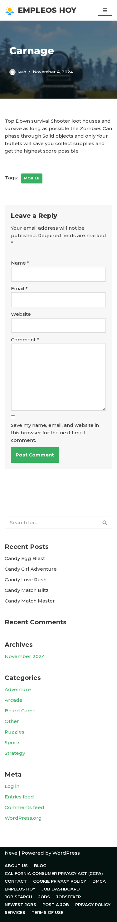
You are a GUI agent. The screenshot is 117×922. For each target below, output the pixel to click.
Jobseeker (68, 896)
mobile (31, 178)
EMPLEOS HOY (20, 888)
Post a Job (55, 904)
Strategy (15, 753)
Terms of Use (47, 912)
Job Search (18, 896)
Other (12, 721)
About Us (16, 865)
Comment (25, 340)
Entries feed (19, 797)
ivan (22, 71)
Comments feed (24, 807)
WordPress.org (23, 818)
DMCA (99, 881)
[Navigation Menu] (105, 10)
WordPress (66, 853)
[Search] (105, 522)
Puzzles (14, 732)
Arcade (13, 700)
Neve (11, 853)
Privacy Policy (92, 904)
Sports (13, 742)
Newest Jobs (20, 904)
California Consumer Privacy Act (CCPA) (54, 873)
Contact (16, 881)
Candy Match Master (30, 601)
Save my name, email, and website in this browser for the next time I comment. (55, 432)
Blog (40, 865)
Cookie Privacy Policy (59, 881)
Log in (12, 786)
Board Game (20, 711)
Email (19, 288)
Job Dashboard (60, 888)
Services (15, 912)
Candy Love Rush (25, 580)
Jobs (44, 896)
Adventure (18, 689)
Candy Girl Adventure (31, 569)
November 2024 (25, 656)
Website (21, 314)
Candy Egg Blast (25, 558)
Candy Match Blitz (27, 590)
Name (20, 263)
